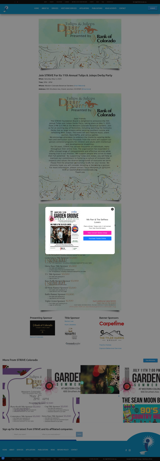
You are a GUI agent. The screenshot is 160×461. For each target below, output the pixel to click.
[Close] (112, 209)
